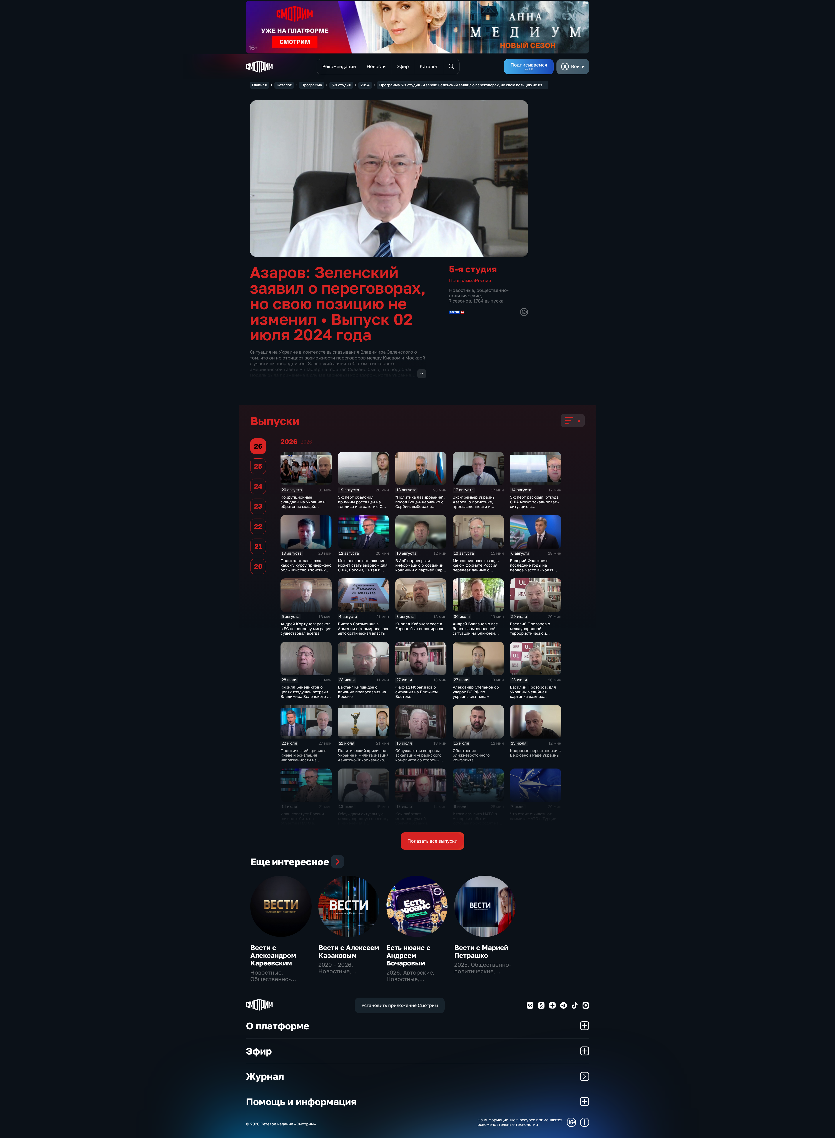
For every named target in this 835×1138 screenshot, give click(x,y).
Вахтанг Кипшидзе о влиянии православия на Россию (362, 692)
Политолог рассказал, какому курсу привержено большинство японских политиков (306, 567)
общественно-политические (479, 293)
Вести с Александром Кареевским (273, 955)
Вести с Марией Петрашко (481, 951)
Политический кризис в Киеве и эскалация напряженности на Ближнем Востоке (303, 757)
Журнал (265, 1076)
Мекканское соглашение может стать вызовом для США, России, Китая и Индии (362, 567)
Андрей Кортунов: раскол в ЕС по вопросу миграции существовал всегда (306, 628)
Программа (311, 85)
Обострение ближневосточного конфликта (471, 755)
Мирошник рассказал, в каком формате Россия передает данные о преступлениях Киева (476, 567)
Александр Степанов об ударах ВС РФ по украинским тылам (476, 692)
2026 (306, 442)
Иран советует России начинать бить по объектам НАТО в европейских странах (302, 820)
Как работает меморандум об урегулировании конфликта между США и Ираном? (419, 823)
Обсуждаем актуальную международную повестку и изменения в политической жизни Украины (363, 823)
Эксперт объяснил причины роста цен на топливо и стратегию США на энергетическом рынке (363, 504)
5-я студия (341, 85)
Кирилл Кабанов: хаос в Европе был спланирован (419, 626)
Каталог (284, 85)
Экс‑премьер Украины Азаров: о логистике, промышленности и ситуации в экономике (474, 504)
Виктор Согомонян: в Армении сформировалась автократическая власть (363, 628)
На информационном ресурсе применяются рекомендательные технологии (520, 1122)
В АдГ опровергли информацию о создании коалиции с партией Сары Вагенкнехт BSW (420, 567)
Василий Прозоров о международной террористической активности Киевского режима (532, 633)
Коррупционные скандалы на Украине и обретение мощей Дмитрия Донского (303, 504)
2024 (365, 85)
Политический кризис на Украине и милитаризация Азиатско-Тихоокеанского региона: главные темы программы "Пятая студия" (363, 762)
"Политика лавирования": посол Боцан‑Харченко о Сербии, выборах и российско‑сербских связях (420, 506)
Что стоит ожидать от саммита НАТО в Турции (533, 816)
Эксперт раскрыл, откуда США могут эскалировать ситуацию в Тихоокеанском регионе (534, 504)
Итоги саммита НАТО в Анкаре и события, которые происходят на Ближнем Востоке (476, 820)
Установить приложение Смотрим (399, 1005)
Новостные (461, 290)
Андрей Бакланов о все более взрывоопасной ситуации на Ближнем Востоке (475, 630)
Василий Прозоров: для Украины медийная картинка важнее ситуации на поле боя (533, 694)
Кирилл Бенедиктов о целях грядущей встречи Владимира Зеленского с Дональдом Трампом (305, 694)
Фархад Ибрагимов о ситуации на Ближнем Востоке (416, 692)
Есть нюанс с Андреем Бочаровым (408, 955)
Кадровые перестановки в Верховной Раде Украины (535, 753)
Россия (483, 280)
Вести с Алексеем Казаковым (348, 951)
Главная (259, 85)
